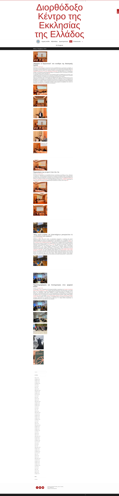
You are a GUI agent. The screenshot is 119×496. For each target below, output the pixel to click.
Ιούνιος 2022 (37, 420)
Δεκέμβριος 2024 (37, 391)
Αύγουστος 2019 (37, 452)
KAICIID (69, 241)
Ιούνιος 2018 (37, 468)
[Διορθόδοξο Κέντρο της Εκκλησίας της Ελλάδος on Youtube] (43, 487)
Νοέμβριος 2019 (37, 448)
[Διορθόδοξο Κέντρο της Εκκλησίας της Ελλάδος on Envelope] (40, 487)
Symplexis (65, 179)
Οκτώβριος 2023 (37, 405)
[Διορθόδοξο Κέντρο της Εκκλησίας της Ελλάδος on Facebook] (37, 487)
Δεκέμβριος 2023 (37, 402)
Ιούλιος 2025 (37, 384)
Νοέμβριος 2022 (37, 416)
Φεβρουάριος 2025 (37, 390)
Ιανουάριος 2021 (37, 437)
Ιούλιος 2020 (37, 443)
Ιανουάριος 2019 (37, 459)
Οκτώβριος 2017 (37, 473)
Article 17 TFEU (51, 244)
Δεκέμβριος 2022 (37, 415)
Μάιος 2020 (36, 445)
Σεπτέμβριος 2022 (37, 419)
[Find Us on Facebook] (85, 494)
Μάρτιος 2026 (37, 377)
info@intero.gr (51, 487)
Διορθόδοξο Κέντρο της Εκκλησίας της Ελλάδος (59, 21)
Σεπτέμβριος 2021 (37, 430)
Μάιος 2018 (36, 469)
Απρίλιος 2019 (37, 455)
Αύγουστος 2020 (37, 441)
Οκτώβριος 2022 (37, 418)
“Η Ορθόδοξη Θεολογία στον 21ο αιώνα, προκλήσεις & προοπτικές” (53, 71)
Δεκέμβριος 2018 (37, 461)
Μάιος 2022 (36, 422)
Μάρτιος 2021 (37, 434)
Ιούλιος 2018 (37, 466)
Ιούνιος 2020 (37, 444)
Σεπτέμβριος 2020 (37, 440)
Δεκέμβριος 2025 (37, 379)
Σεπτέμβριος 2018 (37, 465)
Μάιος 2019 (36, 454)
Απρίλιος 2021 (37, 433)
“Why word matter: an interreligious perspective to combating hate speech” (53, 235)
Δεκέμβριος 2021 (37, 426)
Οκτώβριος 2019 (37, 450)
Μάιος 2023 (36, 409)
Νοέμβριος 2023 (37, 404)
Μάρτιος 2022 (37, 423)
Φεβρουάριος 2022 (37, 425)
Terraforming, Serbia (37, 295)
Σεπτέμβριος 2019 (37, 451)
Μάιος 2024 (36, 397)
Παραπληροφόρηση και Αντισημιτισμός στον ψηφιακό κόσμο (53, 285)
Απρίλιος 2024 (37, 398)
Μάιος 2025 (36, 387)
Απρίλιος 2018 (37, 470)
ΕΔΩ (49, 73)
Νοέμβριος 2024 (37, 393)
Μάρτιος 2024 (37, 400)
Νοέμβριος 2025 (37, 380)
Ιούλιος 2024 (37, 395)
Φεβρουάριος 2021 (37, 436)
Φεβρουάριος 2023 (37, 412)
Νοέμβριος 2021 (37, 427)
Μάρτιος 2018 (37, 472)
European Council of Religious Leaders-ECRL (43, 242)
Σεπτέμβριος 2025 (37, 383)
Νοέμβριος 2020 (37, 438)
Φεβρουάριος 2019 (37, 458)
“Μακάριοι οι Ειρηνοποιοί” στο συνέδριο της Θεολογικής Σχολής (53, 64)
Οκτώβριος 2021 (37, 429)
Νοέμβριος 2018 (37, 462)
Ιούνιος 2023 (37, 408)
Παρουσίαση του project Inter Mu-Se (46, 172)
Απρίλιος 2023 (37, 411)
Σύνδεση (36, 479)
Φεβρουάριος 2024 (37, 401)
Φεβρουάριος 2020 (37, 447)
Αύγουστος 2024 (37, 394)
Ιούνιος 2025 (37, 386)
